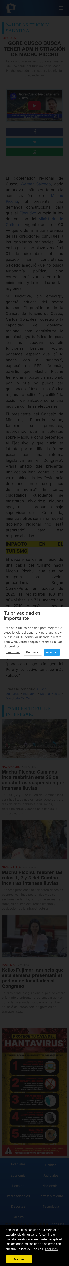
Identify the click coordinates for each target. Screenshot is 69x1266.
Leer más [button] (51, 1249)
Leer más (13, 652)
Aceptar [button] (19, 1259)
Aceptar (52, 652)
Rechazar (32, 652)
